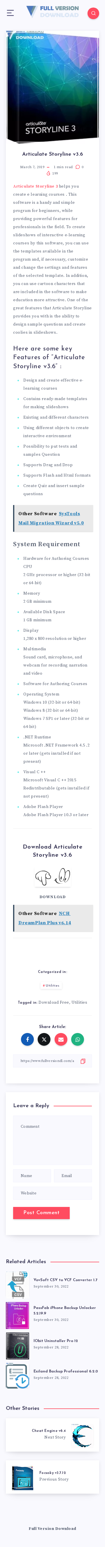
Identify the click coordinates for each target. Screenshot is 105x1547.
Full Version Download (52, 1528)
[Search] (93, 13)
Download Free (53, 1002)
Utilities (53, 985)
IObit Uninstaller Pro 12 (56, 1341)
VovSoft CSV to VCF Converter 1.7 (65, 1280)
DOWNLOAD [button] (52, 897)
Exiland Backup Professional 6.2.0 (66, 1371)
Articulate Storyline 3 (35, 186)
